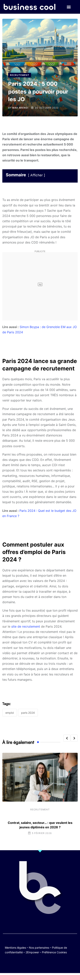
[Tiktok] (43, 963)
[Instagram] (51, 963)
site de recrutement (25, 626)
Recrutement (40, 809)
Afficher (36, 175)
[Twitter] (21, 963)
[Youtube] (36, 963)
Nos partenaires (39, 947)
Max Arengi (20, 107)
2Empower (32, 952)
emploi (9, 712)
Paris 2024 (28, 712)
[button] (69, 7)
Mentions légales (15, 947)
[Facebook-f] (28, 963)
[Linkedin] (58, 963)
